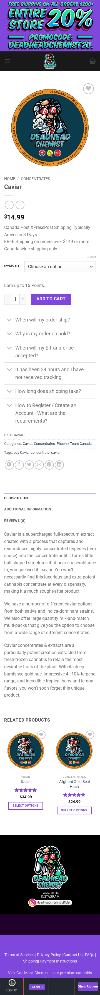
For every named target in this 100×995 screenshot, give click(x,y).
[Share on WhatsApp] (9, 465)
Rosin (26, 782)
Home (9, 178)
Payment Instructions (58, 961)
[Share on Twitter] (29, 465)
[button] (7, 61)
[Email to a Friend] (39, 465)
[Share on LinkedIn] (59, 465)
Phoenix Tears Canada (74, 444)
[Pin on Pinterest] (49, 465)
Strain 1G (11, 266)
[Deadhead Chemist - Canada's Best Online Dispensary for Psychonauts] (50, 61)
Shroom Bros (50, 943)
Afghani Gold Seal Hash (74, 784)
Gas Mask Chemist (32, 973)
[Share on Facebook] (19, 465)
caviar (56, 452)
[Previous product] (20, 205)
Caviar (27, 444)
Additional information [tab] (27, 509)
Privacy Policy (49, 954)
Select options (25, 805)
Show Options (88, 986)
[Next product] (9, 205)
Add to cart (51, 298)
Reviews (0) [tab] (15, 520)
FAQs (89, 954)
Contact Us (73, 954)
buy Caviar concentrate (31, 452)
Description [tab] (16, 498)
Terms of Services (19, 954)
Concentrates (35, 178)
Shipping (30, 961)
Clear (91, 257)
